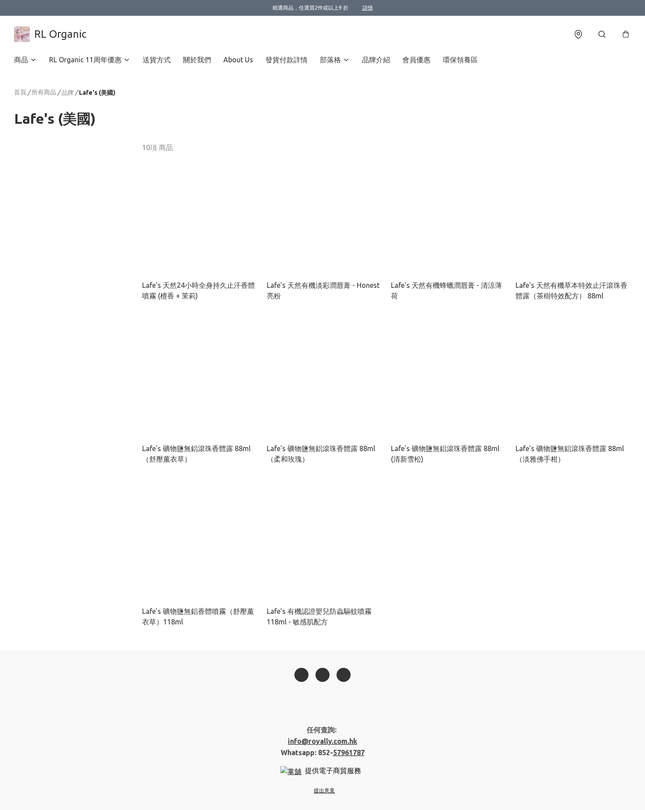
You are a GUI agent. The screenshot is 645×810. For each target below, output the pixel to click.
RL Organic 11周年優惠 (85, 60)
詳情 (367, 8)
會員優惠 (416, 60)
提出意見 (324, 790)
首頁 (20, 92)
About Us (238, 60)
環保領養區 (460, 60)
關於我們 (197, 60)
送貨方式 (157, 60)
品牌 (67, 92)
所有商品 (44, 92)
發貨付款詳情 (286, 60)
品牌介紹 (376, 60)
